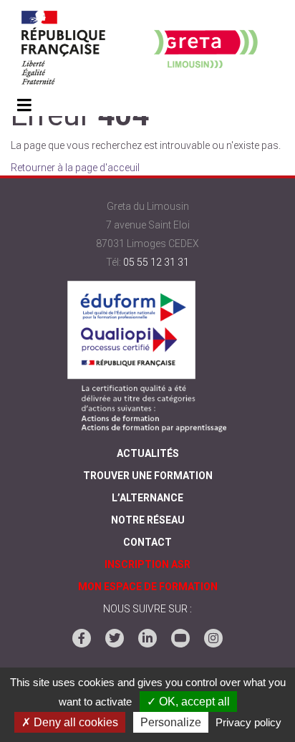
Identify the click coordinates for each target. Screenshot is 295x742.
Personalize (170, 722)
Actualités (148, 453)
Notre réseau (148, 520)
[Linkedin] (147, 638)
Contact (147, 542)
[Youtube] (180, 638)
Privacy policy (248, 722)
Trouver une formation (148, 475)
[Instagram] (213, 638)
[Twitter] (114, 638)
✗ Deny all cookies (69, 722)
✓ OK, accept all (188, 701)
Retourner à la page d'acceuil (75, 167)
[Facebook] (81, 638)
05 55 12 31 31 (156, 262)
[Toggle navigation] (24, 106)
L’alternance (147, 498)
